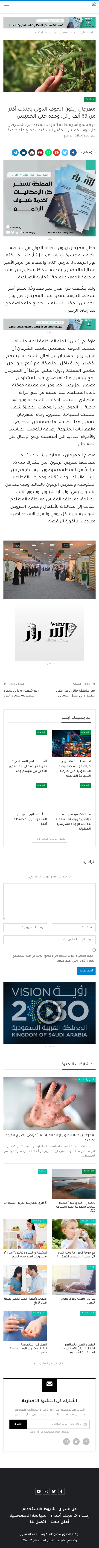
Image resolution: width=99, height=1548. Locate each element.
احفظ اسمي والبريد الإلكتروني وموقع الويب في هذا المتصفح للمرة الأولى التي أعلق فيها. (53, 959)
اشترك (18, 1424)
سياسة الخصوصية (28, 1516)
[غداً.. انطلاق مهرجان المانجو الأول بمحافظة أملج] (27, 796)
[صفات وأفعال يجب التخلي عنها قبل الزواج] (25, 1280)
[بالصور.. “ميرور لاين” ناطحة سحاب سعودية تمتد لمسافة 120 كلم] (74, 1184)
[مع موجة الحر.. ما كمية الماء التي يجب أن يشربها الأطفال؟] (74, 1234)
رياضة (42, 1171)
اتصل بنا (38, 1522)
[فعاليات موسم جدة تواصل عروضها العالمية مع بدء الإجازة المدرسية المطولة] (71, 796)
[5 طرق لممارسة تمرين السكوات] (25, 1184)
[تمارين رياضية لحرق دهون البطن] (74, 1280)
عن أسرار (68, 1509)
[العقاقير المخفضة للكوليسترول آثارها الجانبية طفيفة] (25, 1326)
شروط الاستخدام (38, 1509)
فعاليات (89, 99)
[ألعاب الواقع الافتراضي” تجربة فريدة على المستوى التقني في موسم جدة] (27, 743)
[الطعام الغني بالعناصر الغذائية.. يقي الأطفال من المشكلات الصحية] (74, 1326)
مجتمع (41, 1267)
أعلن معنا (59, 1522)
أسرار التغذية (39, 1221)
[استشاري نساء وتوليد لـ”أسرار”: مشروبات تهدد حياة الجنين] (25, 1234)
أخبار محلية (89, 1171)
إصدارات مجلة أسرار (70, 1516)
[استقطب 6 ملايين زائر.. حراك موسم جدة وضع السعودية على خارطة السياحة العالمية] (71, 743)
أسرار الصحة (86, 1079)
